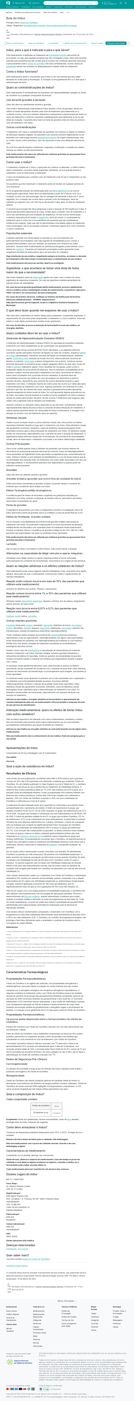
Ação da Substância (36, 43)
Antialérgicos (25, 7)
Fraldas (116, 1317)
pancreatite (66, 628)
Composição (54, 43)
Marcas (36, 1343)
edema (83, 353)
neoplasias (55, 635)
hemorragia (29, 361)
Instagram (95, 1320)
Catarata (10, 616)
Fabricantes (37, 1346)
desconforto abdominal (32, 601)
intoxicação (38, 277)
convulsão (32, 616)
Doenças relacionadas (116, 43)
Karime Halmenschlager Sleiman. (48, 34)
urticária (27, 628)
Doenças (36, 1339)
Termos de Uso (68, 1320)
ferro (69, 1119)
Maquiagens (117, 1320)
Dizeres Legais (97, 43)
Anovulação (23, 1249)
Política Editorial (12, 1314)
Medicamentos (38, 1311)
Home (10, 12)
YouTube (94, 1323)
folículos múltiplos (32, 896)
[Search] (96, 3)
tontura (29, 625)
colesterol (20, 249)
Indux (62, 12)
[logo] (8, 3)
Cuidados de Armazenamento (75, 43)
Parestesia (10, 625)
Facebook (95, 1317)
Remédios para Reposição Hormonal (27, 12)
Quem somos (11, 1311)
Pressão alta (58, 7)
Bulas (35, 1336)
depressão (47, 625)
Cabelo (115, 1327)
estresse (17, 367)
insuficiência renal (20, 358)
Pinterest (94, 1327)
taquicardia (45, 628)
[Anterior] (5, 43)
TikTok (93, 1330)
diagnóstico (44, 217)
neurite (18, 616)
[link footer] (44, 1389)
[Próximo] (128, 43)
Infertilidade (11, 1249)
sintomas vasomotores (30, 836)
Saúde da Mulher (80, 7)
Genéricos (92, 7)
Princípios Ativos (39, 1333)
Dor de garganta (37, 7)
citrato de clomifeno (36, 64)
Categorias (37, 1320)
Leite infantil (69, 7)
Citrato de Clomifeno (50, 12)
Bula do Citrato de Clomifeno (37, 1259)
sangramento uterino (47, 137)
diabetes (53, 845)
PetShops (117, 1323)
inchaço (12, 355)
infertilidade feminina (58, 55)
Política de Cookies (69, 1317)
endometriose (34, 650)
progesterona (61, 191)
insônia (9, 628)
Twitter (93, 1313)
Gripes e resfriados (12, 7)
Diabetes (49, 7)
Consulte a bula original (16, 1265)
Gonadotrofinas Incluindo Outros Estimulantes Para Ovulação (50, 25)
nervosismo (77, 625)
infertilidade (11, 66)
